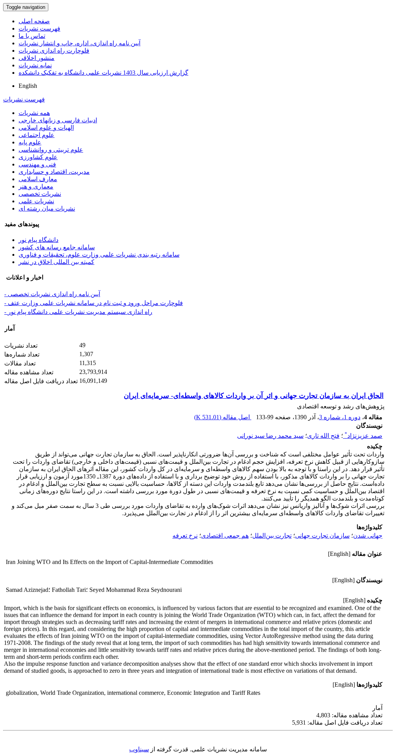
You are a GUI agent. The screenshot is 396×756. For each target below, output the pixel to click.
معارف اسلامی (38, 179)
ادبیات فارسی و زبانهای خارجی (58, 120)
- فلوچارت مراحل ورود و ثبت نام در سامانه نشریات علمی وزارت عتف (93, 303)
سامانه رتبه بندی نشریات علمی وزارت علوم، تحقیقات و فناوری (99, 254)
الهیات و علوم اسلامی (46, 127)
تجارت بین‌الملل (272, 535)
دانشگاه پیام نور (38, 240)
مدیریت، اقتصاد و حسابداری (54, 171)
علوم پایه (30, 142)
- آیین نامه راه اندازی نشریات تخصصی (52, 294)
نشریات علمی (36, 201)
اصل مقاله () (222, 417)
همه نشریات (34, 113)
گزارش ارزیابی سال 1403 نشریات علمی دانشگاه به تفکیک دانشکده (103, 72)
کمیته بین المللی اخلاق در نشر (56, 262)
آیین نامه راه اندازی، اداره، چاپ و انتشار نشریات (79, 43)
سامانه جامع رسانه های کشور (57, 247)
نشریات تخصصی (40, 193)
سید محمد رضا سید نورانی (270, 435)
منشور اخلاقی (37, 58)
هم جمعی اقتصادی (225, 535)
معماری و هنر (36, 186)
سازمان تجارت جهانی (322, 535)
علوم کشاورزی (38, 157)
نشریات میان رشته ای (47, 208)
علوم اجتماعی (37, 135)
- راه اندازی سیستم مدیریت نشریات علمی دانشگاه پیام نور (78, 312)
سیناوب (139, 749)
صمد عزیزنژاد (363, 435)
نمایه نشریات (35, 65)
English (28, 85)
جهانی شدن (367, 535)
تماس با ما (32, 36)
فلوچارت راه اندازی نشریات (54, 50)
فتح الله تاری (323, 435)
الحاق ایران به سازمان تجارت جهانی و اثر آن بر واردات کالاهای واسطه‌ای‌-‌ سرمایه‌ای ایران (254, 395)
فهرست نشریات (39, 28)
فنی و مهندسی (37, 164)
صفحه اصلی (34, 21)
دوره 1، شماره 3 (339, 417)
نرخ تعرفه (185, 535)
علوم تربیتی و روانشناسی (51, 149)
